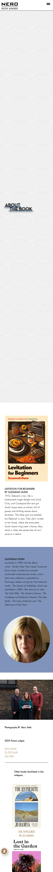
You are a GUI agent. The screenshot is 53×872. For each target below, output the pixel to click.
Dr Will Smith (11, 752)
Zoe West (9, 756)
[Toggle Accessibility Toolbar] (4, 850)
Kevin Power (10, 748)
